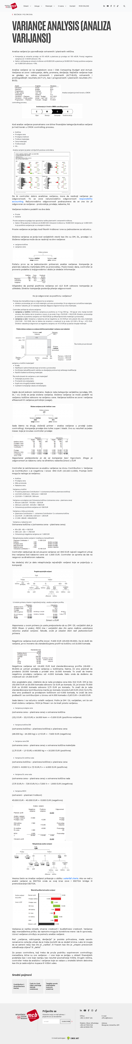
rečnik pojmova (23, 14)
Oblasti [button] (26, 6)
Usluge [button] (37, 6)
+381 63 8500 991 (86, 1027)
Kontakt (72, 6)
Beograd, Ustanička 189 (110, 1025)
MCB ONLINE (84, 6)
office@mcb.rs (107, 1018)
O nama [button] (61, 6)
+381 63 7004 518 (86, 1025)
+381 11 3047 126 (86, 1018)
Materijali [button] (48, 6)
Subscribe (66, 1021)
